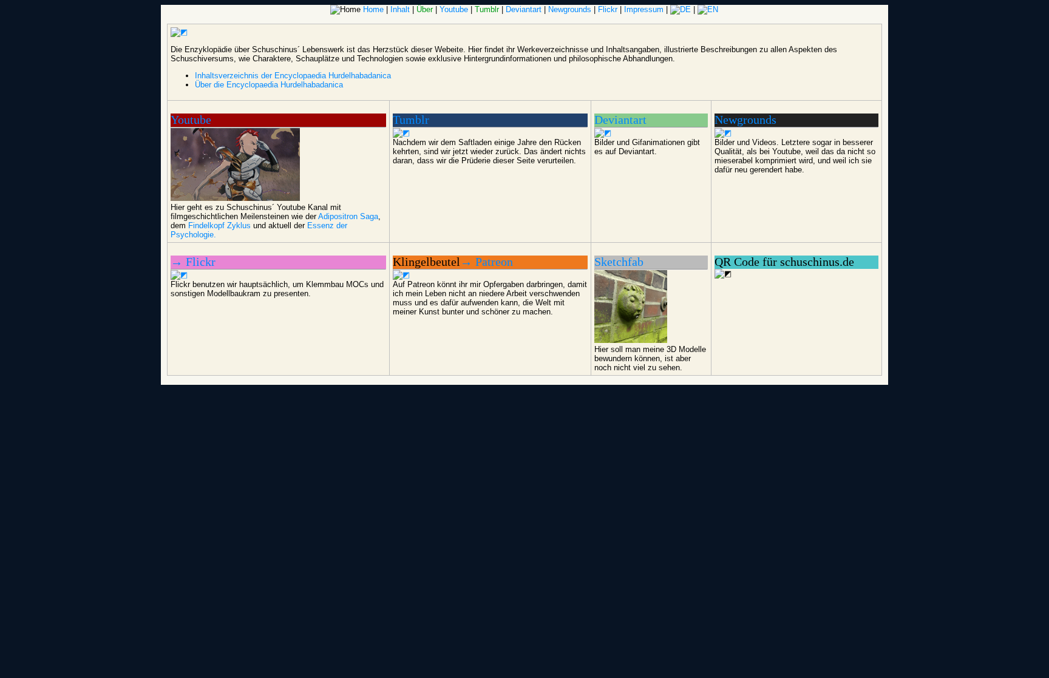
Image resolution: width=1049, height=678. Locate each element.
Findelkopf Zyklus (219, 225)
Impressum (644, 9)
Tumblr (487, 9)
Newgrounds (569, 9)
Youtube (454, 9)
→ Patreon (486, 262)
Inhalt (400, 9)
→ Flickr (193, 262)
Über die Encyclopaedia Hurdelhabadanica (269, 84)
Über (424, 9)
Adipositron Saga (348, 216)
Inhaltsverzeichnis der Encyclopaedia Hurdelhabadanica (293, 75)
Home (373, 9)
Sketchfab (618, 262)
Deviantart (523, 9)
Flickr (607, 9)
